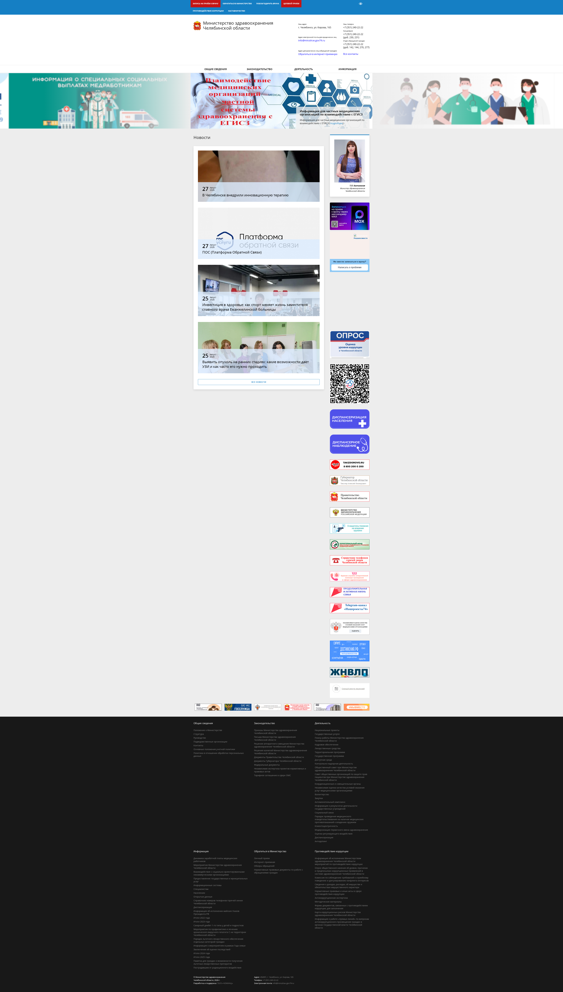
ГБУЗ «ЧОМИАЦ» (225, 983)
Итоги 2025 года (202, 957)
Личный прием (262, 858)
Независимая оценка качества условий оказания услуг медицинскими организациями (339, 789)
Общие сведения (215, 69)
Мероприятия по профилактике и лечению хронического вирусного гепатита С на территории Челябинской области (220, 932)
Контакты (198, 745)
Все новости (258, 382)
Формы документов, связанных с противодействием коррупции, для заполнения (341, 907)
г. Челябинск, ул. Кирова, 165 (314, 27)
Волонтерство (322, 794)
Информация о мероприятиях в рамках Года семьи (219, 945)
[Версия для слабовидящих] (360, 3)
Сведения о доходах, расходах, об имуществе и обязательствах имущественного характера (338, 886)
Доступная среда (323, 759)
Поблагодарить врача (267, 3)
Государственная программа (329, 756)
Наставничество (236, 11)
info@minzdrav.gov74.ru (283, 983)
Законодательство (259, 69)
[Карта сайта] (353, 3)
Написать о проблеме (350, 267)
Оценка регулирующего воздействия (333, 833)
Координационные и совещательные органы (338, 783)
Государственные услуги (327, 734)
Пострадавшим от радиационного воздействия (217, 967)
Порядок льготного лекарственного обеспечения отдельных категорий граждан (218, 940)
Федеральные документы (267, 764)
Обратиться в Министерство (237, 3)
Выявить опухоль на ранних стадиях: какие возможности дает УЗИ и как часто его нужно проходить (255, 364)
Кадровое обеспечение (326, 744)
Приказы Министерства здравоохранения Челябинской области (275, 732)
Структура (199, 734)
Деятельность (303, 69)
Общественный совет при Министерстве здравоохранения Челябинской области (336, 769)
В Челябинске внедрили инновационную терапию (245, 195)
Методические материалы (328, 901)
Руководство (200, 737)
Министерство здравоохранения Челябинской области (238, 25)
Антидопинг (321, 841)
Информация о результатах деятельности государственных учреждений (336, 807)
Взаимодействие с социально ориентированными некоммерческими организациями (219, 873)
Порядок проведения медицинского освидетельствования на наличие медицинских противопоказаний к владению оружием (339, 819)
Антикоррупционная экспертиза (331, 897)
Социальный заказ (324, 812)
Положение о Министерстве (208, 730)
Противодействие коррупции (208, 11)
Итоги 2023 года (202, 921)
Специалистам (201, 889)
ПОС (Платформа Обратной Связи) (232, 252)
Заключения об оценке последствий (212, 949)
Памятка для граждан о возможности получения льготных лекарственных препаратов (218, 962)
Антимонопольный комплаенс (330, 802)
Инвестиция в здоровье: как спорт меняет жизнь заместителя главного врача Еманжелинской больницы (255, 307)
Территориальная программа (330, 752)
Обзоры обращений (264, 866)
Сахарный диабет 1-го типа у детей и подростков (219, 925)
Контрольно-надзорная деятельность (334, 763)
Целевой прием (291, 3)
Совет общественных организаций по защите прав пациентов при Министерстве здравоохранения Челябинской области (341, 777)
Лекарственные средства (327, 748)
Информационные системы (208, 885)
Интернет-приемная (264, 862)
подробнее (346, 123)
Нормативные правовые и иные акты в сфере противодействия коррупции (338, 892)
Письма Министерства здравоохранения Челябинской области (275, 738)
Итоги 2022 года (202, 917)
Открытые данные (203, 896)
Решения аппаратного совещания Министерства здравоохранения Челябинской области (279, 745)
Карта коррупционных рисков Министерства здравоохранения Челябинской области (338, 914)
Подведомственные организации (210, 741)
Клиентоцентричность (326, 826)
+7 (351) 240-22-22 (353, 27)
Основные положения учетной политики (214, 749)
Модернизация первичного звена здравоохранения (341, 829)
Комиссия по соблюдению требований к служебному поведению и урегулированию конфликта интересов (342, 879)
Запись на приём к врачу (205, 3)
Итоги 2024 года (202, 953)
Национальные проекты (327, 730)
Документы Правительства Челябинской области (279, 757)
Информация (347, 69)
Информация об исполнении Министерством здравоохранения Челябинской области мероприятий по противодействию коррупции (339, 861)
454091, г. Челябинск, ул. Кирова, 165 (276, 977)
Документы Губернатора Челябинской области (277, 761)
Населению (199, 892)
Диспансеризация (324, 837)
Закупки (319, 798)
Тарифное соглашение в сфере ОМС (272, 775)
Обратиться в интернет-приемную (317, 54)
